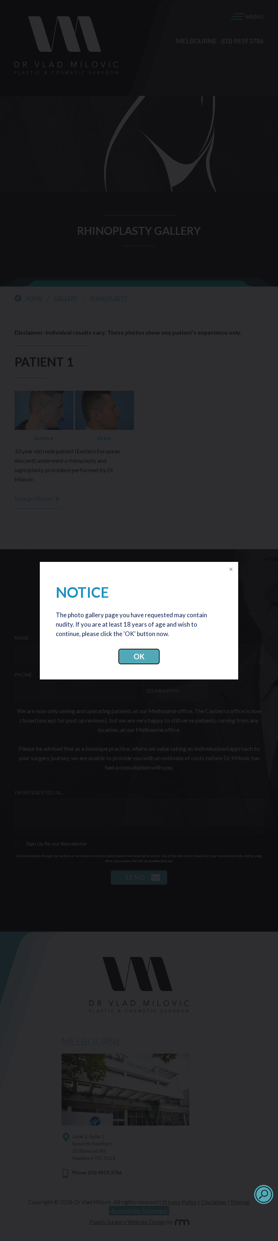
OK (139, 656)
